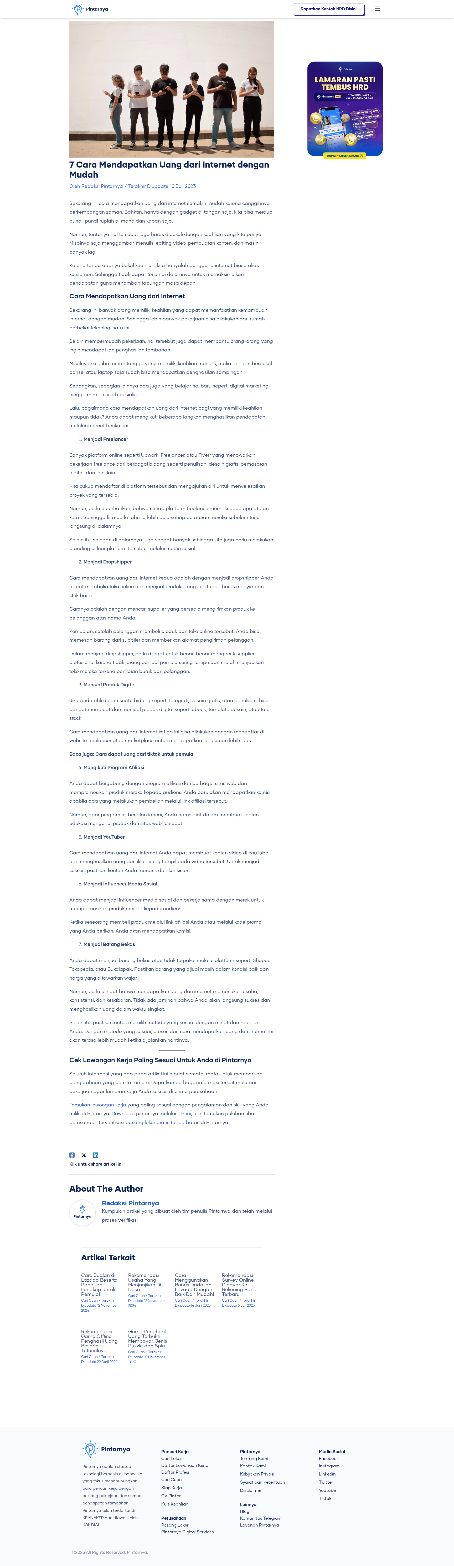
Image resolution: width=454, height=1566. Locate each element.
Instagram (329, 1466)
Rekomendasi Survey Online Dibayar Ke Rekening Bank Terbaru (239, 1285)
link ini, (184, 1113)
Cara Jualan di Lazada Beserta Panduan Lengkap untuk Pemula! (99, 1285)
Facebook (329, 1459)
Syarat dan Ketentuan (262, 1482)
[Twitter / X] (83, 1155)
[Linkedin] (95, 1155)
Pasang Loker (175, 1525)
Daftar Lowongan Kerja (184, 1465)
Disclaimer (250, 1490)
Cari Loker (171, 1459)
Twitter (326, 1482)
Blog (244, 1511)
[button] (374, 9)
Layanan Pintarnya (259, 1525)
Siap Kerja (171, 1488)
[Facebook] (72, 1155)
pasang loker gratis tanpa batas (162, 1122)
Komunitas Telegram (261, 1518)
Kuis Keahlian (174, 1504)
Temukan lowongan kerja (97, 1105)
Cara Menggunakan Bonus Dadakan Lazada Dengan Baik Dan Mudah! (194, 1285)
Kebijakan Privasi (257, 1474)
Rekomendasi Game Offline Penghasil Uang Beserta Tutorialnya (99, 1341)
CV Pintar (171, 1496)
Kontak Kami (253, 1466)
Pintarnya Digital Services (187, 1532)
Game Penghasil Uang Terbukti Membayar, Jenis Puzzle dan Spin (147, 1339)
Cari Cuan (89, 1300)
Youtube (327, 1490)
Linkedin (327, 1474)
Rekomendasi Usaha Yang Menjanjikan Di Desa (144, 1282)
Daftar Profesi (175, 1472)
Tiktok (325, 1499)
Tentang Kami (254, 1459)
